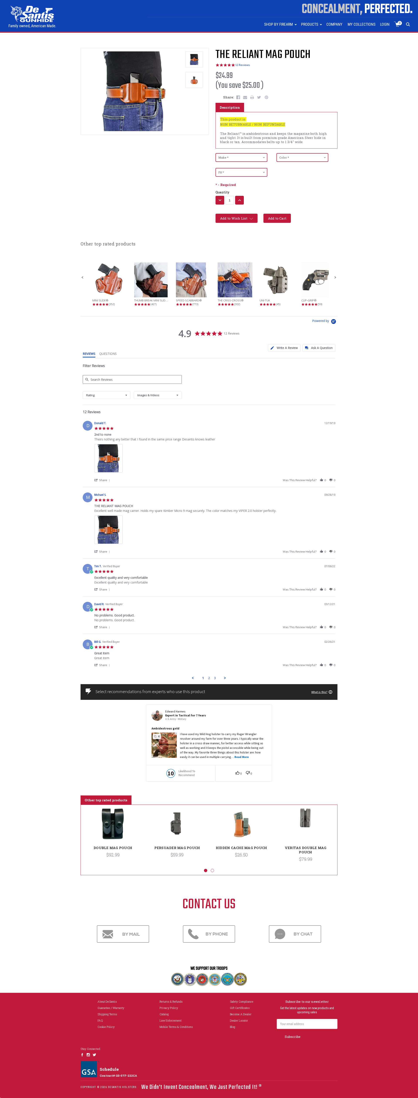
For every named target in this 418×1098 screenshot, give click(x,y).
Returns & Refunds (171, 1001)
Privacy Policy (169, 1008)
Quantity (222, 192)
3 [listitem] (215, 678)
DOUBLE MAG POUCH (113, 848)
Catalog (164, 1014)
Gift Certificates (240, 1008)
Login (384, 24)
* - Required (226, 185)
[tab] (284, 348)
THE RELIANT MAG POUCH (263, 55)
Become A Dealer (240, 1014)
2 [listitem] (209, 678)
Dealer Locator (239, 1020)
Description (230, 107)
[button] (82, 277)
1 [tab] (205, 870)
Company (334, 24)
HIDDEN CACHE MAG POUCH (241, 848)
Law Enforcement (171, 1020)
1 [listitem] (203, 678)
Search (408, 24)
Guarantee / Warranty (111, 1008)
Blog (232, 1027)
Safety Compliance (241, 1001)
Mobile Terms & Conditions (176, 1027)
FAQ (100, 1020)
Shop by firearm (279, 24)
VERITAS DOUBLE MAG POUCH (306, 850)
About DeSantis (107, 1001)
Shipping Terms (107, 1014)
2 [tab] (212, 870)
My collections (362, 24)
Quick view (113, 824)
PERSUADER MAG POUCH (177, 848)
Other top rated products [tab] (106, 800)
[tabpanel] (113, 836)
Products (310, 24)
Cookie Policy (106, 1027)
